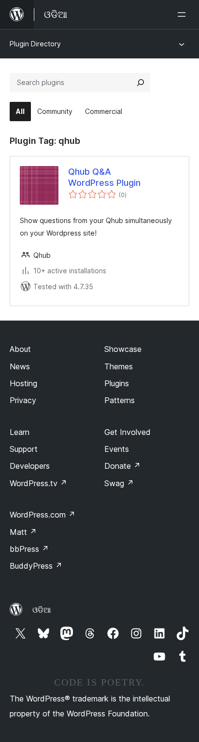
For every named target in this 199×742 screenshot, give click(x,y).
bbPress (29, 549)
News (20, 366)
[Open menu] (183, 14)
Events (116, 449)
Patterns (119, 400)
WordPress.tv (38, 483)
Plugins (116, 383)
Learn (19, 432)
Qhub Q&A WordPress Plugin (104, 177)
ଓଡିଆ (41, 610)
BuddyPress (36, 566)
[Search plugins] (140, 82)
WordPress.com (42, 514)
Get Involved (127, 432)
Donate (122, 466)
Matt (23, 532)
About (20, 349)
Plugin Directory (35, 44)
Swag (119, 483)
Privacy (23, 400)
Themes (118, 366)
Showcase (123, 349)
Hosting (23, 383)
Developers (30, 466)
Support (24, 449)
